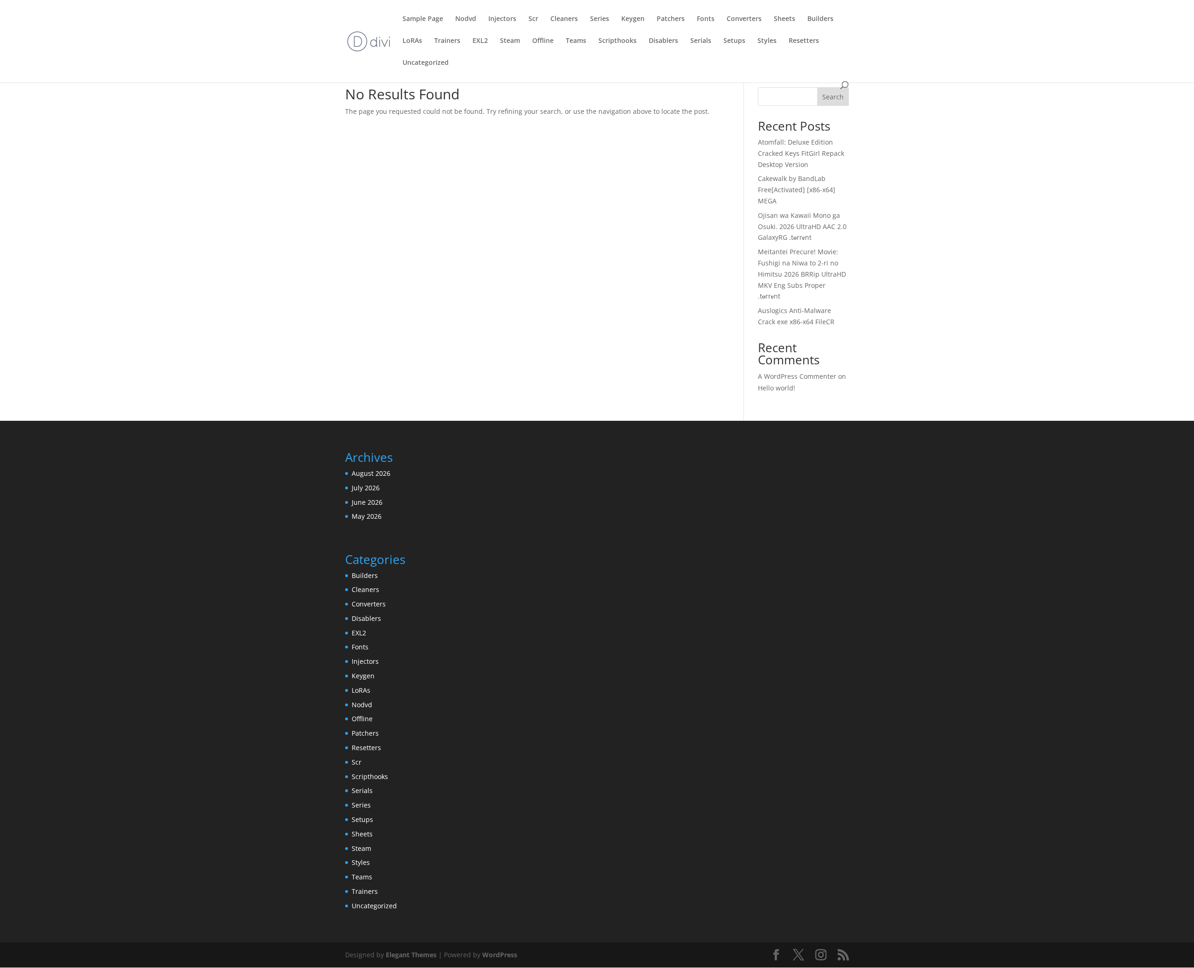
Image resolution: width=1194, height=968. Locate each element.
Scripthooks (617, 41)
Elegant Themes (411, 954)
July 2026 (366, 487)
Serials (700, 41)
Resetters (804, 41)
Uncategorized (426, 63)
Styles (767, 41)
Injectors (502, 19)
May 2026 (367, 516)
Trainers (447, 41)
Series (599, 19)
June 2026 (367, 502)
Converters (744, 19)
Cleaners (564, 19)
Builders (820, 19)
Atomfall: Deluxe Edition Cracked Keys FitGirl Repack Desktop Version (801, 153)
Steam (510, 41)
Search (833, 96)
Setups (734, 41)
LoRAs (412, 41)
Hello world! (776, 387)
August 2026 (371, 473)
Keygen (633, 19)
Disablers (663, 41)
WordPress (499, 954)
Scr (533, 19)
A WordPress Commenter (797, 376)
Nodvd (465, 19)
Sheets (784, 19)
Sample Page (423, 19)
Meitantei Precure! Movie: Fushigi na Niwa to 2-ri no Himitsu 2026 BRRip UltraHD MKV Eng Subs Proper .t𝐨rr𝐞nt (802, 273)
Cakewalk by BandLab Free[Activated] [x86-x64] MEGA (796, 189)
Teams (576, 41)
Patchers (671, 19)
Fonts (706, 19)
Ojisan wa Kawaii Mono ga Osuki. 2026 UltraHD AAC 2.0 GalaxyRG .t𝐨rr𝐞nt (802, 226)
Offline (543, 41)
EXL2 (480, 41)
